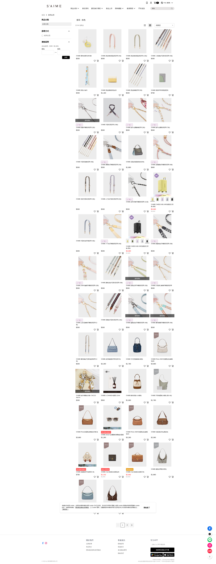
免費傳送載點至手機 (162, 550)
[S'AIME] (54, 6)
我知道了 (147, 507)
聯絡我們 (121, 553)
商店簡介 (89, 547)
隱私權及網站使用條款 (93, 550)
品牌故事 (89, 544)
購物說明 (121, 544)
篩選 (65, 57)
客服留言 (121, 547)
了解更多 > (65, 509)
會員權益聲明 (122, 550)
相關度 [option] (158, 25)
